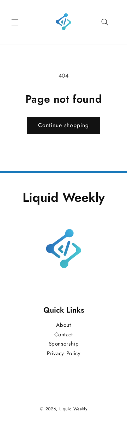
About (63, 325)
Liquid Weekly (73, 409)
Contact (63, 334)
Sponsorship (63, 344)
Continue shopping (63, 125)
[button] (15, 22)
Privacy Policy (63, 353)
